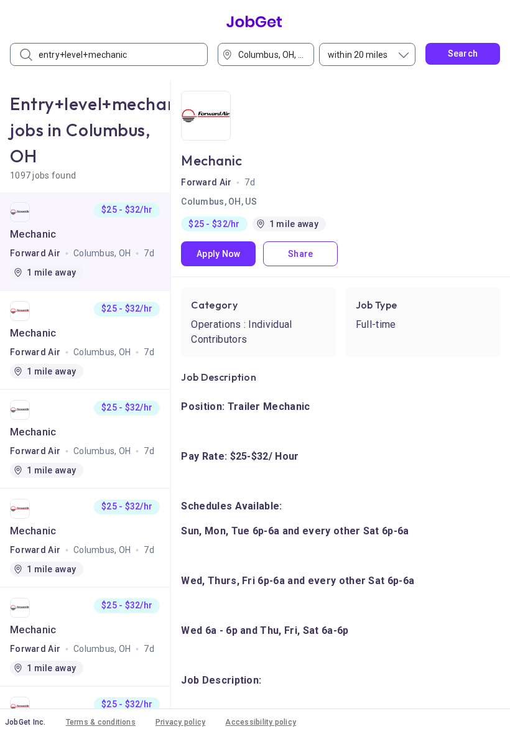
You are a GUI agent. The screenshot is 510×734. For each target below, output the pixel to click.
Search (463, 53)
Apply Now (219, 254)
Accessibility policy (260, 722)
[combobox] (270, 54)
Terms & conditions (101, 722)
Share (300, 254)
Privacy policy (180, 722)
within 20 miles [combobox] (357, 55)
